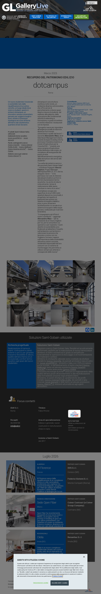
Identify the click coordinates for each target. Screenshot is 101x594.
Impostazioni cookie (40, 583)
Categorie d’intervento (22, 16)
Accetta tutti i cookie (59, 583)
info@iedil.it (15, 426)
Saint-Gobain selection (36, 16)
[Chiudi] (84, 557)
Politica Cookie (57, 576)
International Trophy (66, 16)
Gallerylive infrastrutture (81, 16)
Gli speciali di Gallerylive (51, 16)
